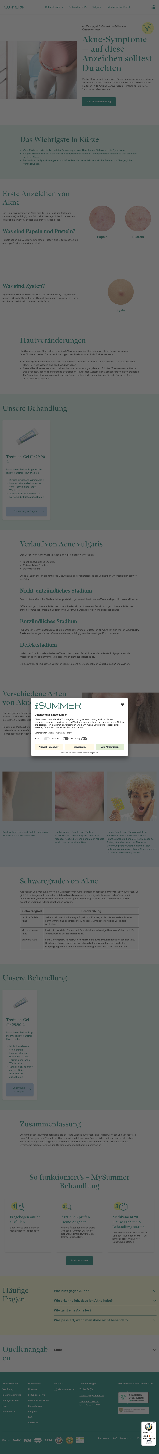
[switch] (149, 1442)
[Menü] (154, 1423)
